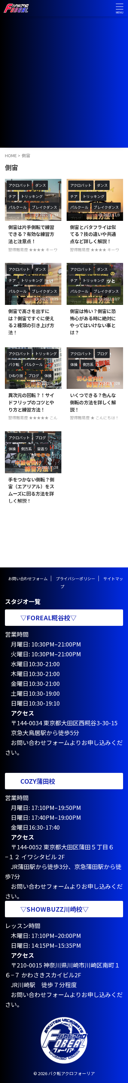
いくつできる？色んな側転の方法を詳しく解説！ (93, 402)
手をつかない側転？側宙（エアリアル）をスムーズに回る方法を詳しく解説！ (31, 490)
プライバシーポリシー (75, 578)
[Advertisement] (64, 84)
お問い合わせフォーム (28, 578)
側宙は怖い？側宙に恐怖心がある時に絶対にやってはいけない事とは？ (93, 322)
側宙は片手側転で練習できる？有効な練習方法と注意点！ (31, 233)
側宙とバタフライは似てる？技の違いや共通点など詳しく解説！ (93, 233)
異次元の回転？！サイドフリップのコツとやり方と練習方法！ (31, 402)
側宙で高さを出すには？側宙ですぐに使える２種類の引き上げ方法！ (31, 322)
